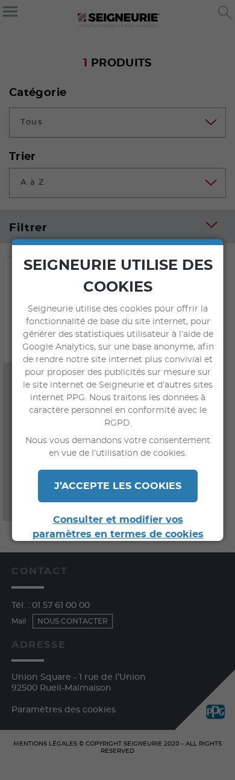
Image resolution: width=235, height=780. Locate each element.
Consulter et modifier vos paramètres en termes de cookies (117, 527)
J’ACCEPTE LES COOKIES (117, 486)
